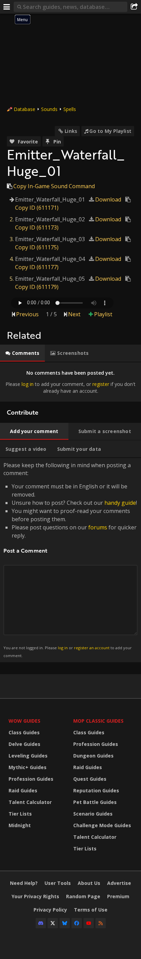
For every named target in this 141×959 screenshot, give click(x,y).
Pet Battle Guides (95, 802)
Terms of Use (90, 909)
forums (97, 527)
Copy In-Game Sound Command (54, 186)
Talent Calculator (30, 802)
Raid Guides (23, 790)
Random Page (83, 896)
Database (24, 109)
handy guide (120, 502)
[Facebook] (77, 923)
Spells (69, 109)
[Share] (134, 7)
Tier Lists (20, 813)
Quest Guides (89, 779)
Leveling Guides (28, 755)
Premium (118, 896)
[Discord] (41, 923)
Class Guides (24, 732)
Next (74, 314)
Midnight (20, 825)
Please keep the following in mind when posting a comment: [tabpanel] (70, 559)
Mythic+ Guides (28, 767)
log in (28, 384)
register (100, 384)
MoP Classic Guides (98, 721)
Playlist (103, 314)
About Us (89, 883)
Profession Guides (31, 779)
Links (71, 131)
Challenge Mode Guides (102, 825)
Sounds (49, 109)
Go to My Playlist (110, 131)
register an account (92, 647)
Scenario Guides (93, 813)
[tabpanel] (70, 382)
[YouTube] (89, 923)
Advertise (119, 883)
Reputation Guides (96, 790)
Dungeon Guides (93, 755)
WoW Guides (24, 721)
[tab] (22, 353)
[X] (53, 923)
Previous (27, 314)
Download (108, 199)
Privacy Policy (50, 909)
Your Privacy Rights (35, 896)
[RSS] (100, 923)
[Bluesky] (65, 923)
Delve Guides (24, 744)
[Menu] (7, 7)
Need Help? (24, 883)
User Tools (57, 883)
